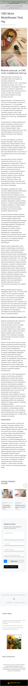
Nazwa (7, 544)
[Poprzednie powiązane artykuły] (21, 485)
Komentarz (8, 533)
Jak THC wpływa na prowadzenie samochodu (12, 625)
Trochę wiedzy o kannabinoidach (6, 506)
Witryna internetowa (12, 555)
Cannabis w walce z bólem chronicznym (20, 506)
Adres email (9, 549)
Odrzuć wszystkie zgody (16, 5)
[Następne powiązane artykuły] (25, 485)
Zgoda (7, 5)
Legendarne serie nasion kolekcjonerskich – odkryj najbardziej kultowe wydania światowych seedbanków (13, 622)
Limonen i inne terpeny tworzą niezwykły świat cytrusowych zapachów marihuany (12, 628)
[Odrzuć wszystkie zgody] (26, 5)
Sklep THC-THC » (15, 682)
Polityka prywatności (14, 7)
